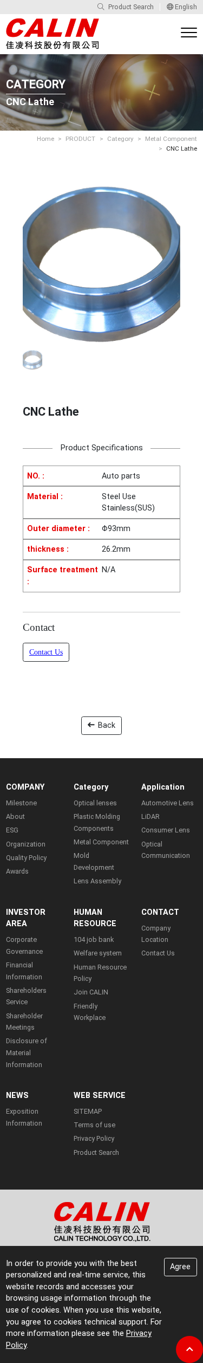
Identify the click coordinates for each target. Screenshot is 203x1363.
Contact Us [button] (46, 652)
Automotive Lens (167, 803)
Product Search (131, 7)
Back (106, 725)
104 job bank (94, 939)
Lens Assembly (97, 881)
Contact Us (158, 953)
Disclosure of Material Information (26, 1052)
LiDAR (150, 816)
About (15, 816)
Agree (180, 1266)
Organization (25, 844)
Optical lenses (95, 803)
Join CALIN (91, 992)
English (185, 7)
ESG (12, 830)
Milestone (21, 803)
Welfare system (98, 953)
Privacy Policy (94, 1138)
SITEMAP (88, 1111)
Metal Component (171, 139)
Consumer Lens (165, 830)
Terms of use (94, 1125)
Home (45, 139)
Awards (17, 871)
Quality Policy (26, 858)
